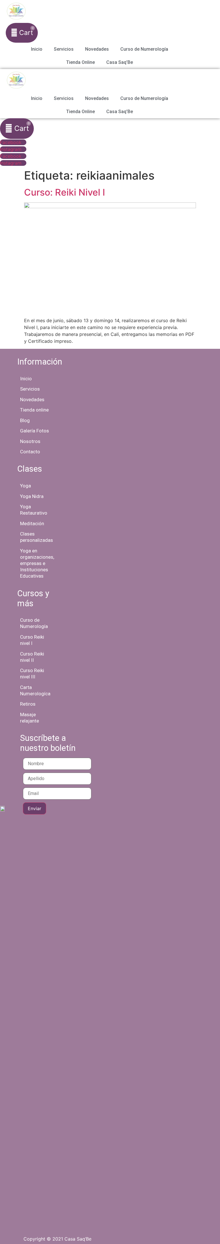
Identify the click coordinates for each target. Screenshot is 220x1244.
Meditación (32, 523)
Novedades (97, 49)
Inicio (36, 49)
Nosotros (30, 441)
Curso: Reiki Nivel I (64, 192)
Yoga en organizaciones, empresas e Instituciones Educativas (37, 563)
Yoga (25, 486)
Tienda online (34, 410)
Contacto (30, 451)
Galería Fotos (34, 431)
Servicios (64, 49)
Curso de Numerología (144, 49)
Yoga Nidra (32, 496)
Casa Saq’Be (119, 62)
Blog (25, 420)
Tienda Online (80, 62)
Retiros (28, 704)
